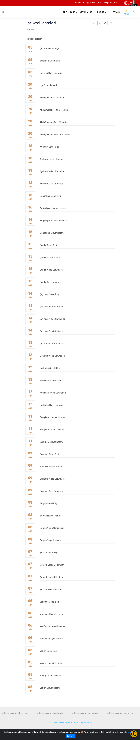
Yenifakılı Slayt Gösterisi (51, 638)
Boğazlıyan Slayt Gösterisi (52, 233)
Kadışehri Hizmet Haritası (52, 380)
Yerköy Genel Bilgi (48, 651)
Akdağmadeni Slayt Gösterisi (54, 122)
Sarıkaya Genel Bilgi (49, 454)
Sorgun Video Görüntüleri (52, 528)
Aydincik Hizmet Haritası (51, 159)
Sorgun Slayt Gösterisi (50, 540)
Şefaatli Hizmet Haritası (51, 577)
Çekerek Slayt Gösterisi (51, 73)
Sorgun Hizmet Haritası (51, 515)
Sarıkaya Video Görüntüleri (52, 479)
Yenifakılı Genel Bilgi (49, 601)
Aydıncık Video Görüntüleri (52, 171)
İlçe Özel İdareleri (48, 85)
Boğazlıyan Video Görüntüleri (53, 220)
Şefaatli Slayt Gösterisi (51, 589)
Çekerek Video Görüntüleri (52, 356)
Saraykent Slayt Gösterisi (52, 442)
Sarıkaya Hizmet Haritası (51, 466)
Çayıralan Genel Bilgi (49, 294)
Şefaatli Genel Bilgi (49, 552)
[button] (105, 23)
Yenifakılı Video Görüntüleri (52, 626)
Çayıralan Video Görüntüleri (52, 319)
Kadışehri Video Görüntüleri (53, 392)
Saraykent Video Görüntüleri (53, 429)
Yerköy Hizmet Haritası (51, 663)
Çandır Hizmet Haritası (50, 257)
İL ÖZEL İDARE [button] (67, 12)
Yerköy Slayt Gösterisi (50, 688)
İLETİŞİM (115, 12)
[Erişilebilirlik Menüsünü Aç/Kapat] (133, 733)
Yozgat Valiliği (109, 3)
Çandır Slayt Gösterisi (50, 282)
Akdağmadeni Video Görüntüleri (55, 134)
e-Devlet (78, 3)
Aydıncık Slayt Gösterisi (51, 183)
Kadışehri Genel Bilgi (50, 368)
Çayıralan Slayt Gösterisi (51, 331)
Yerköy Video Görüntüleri (51, 675)
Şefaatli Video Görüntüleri (52, 565)
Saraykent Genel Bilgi (50, 60)
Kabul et (70, 736)
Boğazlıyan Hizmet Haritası (53, 208)
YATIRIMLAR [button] (86, 12)
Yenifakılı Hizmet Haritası (52, 614)
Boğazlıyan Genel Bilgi (50, 196)
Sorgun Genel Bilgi (48, 503)
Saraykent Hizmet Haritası (52, 417)
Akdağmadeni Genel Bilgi (52, 97)
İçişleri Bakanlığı (92, 3)
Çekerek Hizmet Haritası (51, 343)
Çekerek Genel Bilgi (49, 48)
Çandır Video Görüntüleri (51, 269)
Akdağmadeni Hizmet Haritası (54, 110)
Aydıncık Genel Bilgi (49, 147)
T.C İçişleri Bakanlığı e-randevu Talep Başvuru (70, 722)
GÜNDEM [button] (101, 12)
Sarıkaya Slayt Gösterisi (51, 491)
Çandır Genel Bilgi (48, 245)
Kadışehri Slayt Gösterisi (51, 405)
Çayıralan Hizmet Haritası (52, 306)
